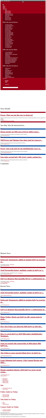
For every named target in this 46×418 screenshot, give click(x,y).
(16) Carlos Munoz (8, 41)
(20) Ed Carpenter (8, 26)
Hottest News (5, 378)
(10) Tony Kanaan (8, 37)
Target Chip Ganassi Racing (10, 62)
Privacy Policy (5, 389)
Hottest (4, 6)
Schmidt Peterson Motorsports (10, 61)
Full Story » (2, 119)
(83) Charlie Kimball (8, 39)
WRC (6, 82)
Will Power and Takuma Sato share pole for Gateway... (21, 140)
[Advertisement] (23, 98)
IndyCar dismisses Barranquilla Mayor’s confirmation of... (23, 279)
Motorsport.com (8, 71)
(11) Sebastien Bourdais (9, 25)
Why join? (8, 0)
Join (4, 0)
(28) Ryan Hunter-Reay (9, 34)
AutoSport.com (7, 68)
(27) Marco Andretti (8, 24)
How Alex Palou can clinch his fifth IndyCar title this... (21, 326)
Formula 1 (7, 80)
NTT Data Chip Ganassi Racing (10, 58)
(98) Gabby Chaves (8, 29)
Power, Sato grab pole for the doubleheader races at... (20, 149)
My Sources (7, 16)
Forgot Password (6, 404)
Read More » (12, 264)
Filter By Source (6, 382)
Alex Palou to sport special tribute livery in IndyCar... (21, 353)
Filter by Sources (8, 13)
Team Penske (7, 63)
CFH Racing (7, 55)
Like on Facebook (6, 395)
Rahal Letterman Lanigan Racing (11, 59)
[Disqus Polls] (23, 180)
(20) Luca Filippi (8, 31)
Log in (1, 0)
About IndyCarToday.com (7, 388)
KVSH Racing (7, 56)
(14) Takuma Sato (8, 47)
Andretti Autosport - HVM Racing (11, 54)
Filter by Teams (7, 12)
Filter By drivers (5, 380)
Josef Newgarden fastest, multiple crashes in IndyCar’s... (22, 270)
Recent (4, 7)
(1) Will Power (7, 44)
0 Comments (12, 120)
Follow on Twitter (6, 394)
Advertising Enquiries (6, 410)
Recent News (5, 379)
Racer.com (7, 74)
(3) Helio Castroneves (9, 28)
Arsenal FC (7, 84)
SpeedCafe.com (8, 76)
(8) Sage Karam (8, 38)
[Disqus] (22, 208)
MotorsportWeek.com (9, 72)
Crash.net (6, 69)
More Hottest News (3, 283)
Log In (4, 403)
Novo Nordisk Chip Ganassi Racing (11, 57)
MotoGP (6, 81)
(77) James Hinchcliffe (9, 33)
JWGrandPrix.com (8, 70)
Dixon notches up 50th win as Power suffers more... (19, 132)
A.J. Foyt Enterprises (9, 52)
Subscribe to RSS (6, 396)
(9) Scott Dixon (8, 30)
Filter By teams (5, 381)
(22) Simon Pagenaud (9, 43)
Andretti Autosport (8, 53)
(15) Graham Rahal (8, 46)
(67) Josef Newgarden (9, 42)
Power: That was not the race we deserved (16, 115)
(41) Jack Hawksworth (9, 32)
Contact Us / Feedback (7, 409)
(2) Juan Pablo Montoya (9, 40)
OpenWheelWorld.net (9, 73)
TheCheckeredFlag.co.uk (9, 77)
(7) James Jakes (8, 35)
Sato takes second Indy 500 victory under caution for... (21, 157)
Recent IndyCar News (9, 15)
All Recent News (3, 375)
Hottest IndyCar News (9, 14)
